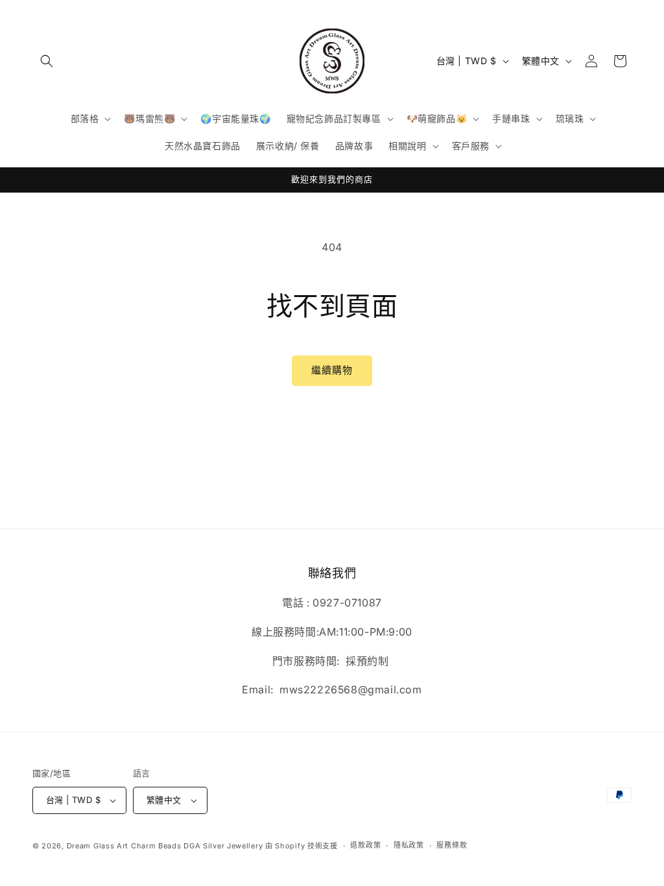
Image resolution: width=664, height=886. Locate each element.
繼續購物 (332, 370)
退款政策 (365, 845)
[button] (46, 61)
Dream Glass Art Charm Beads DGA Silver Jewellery (165, 845)
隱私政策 (409, 845)
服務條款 (451, 845)
